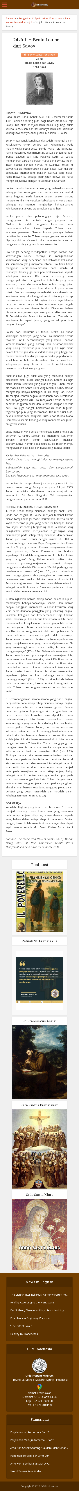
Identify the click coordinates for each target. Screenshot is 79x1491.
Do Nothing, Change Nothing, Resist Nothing (37, 1310)
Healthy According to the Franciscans (32, 1302)
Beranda (11, 18)
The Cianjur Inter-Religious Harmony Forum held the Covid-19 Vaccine (39, 1295)
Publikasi (39, 864)
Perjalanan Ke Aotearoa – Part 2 (29, 1432)
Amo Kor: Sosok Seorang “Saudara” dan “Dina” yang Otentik (38, 1448)
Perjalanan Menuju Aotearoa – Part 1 (32, 1440)
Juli (31, 22)
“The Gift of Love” (21, 1326)
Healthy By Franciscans (24, 1334)
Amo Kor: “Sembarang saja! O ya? (30, 1463)
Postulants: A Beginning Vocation (30, 1318)
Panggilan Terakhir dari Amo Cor (29, 1455)
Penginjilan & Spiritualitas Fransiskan (40, 18)
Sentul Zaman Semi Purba (25, 1471)
